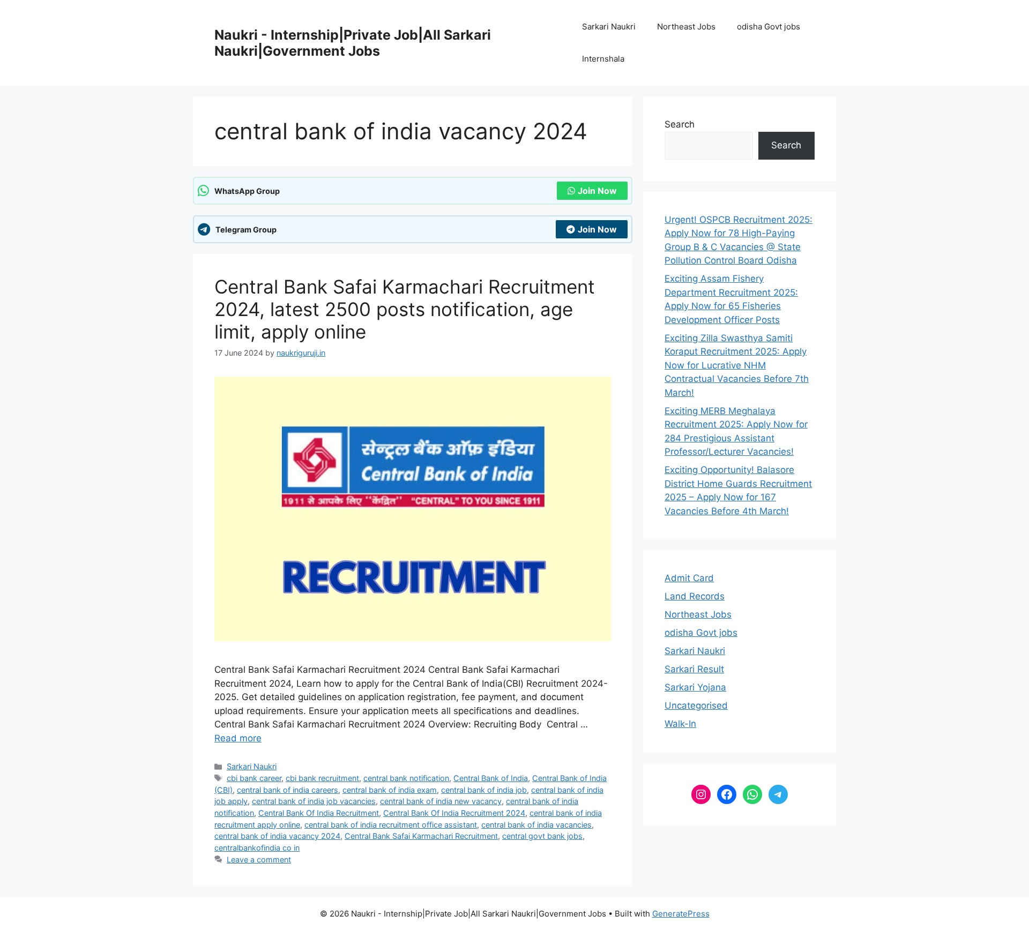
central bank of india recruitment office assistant (390, 824)
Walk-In (680, 723)
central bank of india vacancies (536, 824)
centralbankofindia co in (257, 847)
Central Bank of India (490, 778)
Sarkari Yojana (695, 687)
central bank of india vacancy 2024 (277, 835)
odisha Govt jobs (768, 26)
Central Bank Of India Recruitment (318, 812)
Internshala (603, 59)
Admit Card (689, 578)
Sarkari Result (694, 669)
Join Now (597, 190)
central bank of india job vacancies (314, 801)
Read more (238, 738)
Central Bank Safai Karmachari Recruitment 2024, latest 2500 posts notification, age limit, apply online (404, 309)
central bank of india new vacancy (441, 801)
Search (680, 124)
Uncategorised (696, 705)
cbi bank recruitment (322, 778)
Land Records (695, 596)
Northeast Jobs (686, 26)
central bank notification (406, 778)
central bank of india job (484, 789)
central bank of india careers (287, 789)
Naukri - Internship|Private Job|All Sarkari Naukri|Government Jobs (352, 43)
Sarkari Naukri (609, 26)
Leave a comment (259, 859)
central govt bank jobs (542, 835)
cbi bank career (254, 778)
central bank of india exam (389, 789)
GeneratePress (681, 914)
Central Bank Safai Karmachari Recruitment (421, 835)
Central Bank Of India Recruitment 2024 (454, 812)
